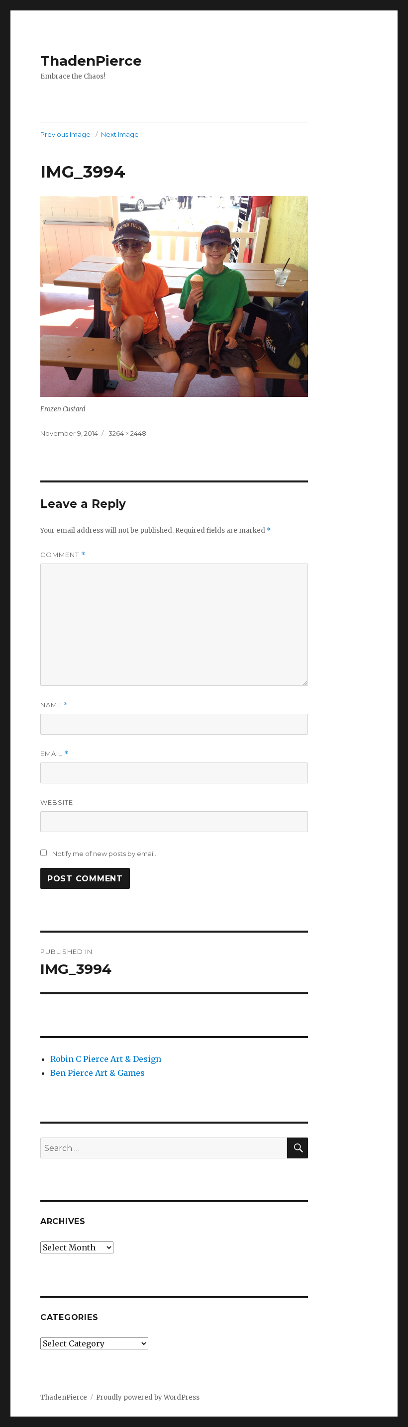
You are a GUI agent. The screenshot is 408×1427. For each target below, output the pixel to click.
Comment (63, 555)
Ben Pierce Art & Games (97, 1073)
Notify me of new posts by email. (104, 853)
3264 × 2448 (127, 433)
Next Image (120, 134)
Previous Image (65, 134)
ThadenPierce (91, 60)
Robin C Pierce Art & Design (105, 1059)
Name (54, 705)
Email (54, 754)
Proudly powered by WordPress (148, 1397)
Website (56, 802)
